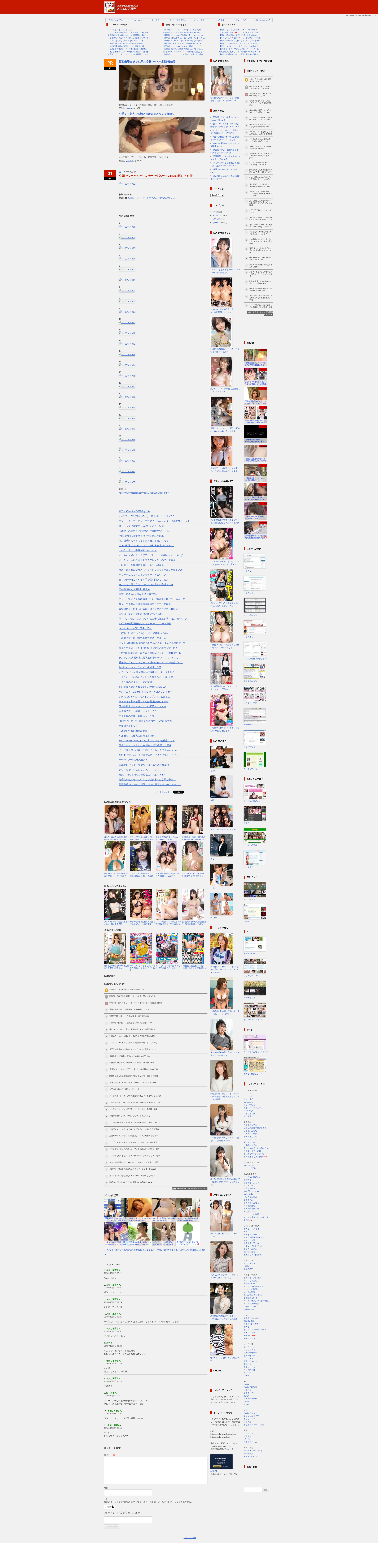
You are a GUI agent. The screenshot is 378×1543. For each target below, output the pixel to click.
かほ (212, 800)
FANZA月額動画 (250, 1387)
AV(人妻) (216, 219)
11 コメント (164, 792)
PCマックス (249, 1433)
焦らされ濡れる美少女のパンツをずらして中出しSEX (224, 1054)
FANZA (129, 108)
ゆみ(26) (213, 917)
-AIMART (247, 1335)
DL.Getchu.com (250, 1398)
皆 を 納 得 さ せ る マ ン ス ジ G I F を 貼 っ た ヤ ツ (146, 545)
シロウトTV (249, 1393)
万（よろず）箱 (250, 768)
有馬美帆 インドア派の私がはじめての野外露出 (144, 764)
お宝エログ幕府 (190, 1537)
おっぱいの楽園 (250, 845)
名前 (106, 1487)
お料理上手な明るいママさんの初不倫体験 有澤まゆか (116, 966)
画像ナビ (247, 823)
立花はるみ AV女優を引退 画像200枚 (138, 594)
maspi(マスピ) (250, 1211)
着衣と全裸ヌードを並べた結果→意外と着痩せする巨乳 (148, 647)
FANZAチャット (250, 1413)
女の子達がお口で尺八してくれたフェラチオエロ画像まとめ (151, 569)
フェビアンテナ (250, 702)
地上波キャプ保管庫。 (253, 1254)
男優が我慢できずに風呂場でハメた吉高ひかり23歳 (182, 1249)
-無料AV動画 (249, 1309)
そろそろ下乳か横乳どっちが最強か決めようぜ (143, 701)
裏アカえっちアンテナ (253, 1156)
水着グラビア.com (251, 1243)
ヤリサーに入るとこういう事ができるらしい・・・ (146, 574)
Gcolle (246, 1401)
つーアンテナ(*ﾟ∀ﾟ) (252, 1139)
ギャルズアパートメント (254, 1424)
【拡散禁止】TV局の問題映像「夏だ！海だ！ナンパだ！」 (224, 1012)
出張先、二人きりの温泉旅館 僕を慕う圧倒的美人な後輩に (115, 838)
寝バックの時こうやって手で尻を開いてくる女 (143, 579)
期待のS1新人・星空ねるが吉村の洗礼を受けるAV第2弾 (225, 151)
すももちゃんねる (251, 1202)
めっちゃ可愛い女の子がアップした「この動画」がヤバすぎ (151, 555)
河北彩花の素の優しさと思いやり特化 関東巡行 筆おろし (224, 350)
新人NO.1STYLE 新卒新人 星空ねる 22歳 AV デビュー (225, 390)
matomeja (248, 724)
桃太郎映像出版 (250, 1352)
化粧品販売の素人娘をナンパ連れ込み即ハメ (142, 686)
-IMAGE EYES (249, 1338)
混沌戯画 (247, 1220)
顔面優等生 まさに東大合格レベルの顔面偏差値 (147, 61)
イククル (247, 1436)
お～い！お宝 (249, 1240)
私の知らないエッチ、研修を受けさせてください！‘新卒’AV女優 (224, 99)
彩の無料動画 (249, 953)
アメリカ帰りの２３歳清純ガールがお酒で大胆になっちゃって (152, 599)
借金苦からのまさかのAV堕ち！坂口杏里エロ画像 (145, 745)
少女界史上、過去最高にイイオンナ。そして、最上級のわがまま (224, 469)
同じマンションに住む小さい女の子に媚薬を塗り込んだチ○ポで (152, 618)
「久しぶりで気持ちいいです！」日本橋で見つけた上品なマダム (224, 1276)
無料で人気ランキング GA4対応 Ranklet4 (188, 1188)
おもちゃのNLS (250, 1456)
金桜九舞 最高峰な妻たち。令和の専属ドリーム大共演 (167, 874)
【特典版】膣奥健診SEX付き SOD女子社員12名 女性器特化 (194, 966)
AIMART (213, 1471)
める (212, 858)
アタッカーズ (249, 1367)
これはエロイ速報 (251, 1214)
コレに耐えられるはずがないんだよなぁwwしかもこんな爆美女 (224, 563)
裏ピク (246, 1231)
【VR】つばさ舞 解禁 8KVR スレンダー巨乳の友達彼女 (225, 271)
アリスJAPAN (249, 1369)
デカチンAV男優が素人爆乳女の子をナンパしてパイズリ (149, 657)
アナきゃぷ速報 (250, 1234)
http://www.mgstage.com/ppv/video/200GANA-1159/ (144, 492)
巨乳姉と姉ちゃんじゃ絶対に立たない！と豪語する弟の (224, 1139)
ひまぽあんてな (250, 1145)
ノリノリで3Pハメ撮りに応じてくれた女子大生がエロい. (149, 750)
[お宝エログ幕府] (122, 11)
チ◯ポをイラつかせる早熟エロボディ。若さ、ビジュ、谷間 (224, 604)
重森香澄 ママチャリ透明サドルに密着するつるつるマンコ (150, 784)
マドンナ (247, 1372)
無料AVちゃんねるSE (253, 1019)
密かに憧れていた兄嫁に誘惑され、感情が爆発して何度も (194, 922)
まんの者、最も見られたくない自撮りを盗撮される (146, 584)
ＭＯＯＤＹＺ (249, 1349)
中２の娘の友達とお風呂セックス (136, 716)
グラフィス (248, 1358)
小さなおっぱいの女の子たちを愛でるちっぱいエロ (146, 677)
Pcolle (246, 1404)
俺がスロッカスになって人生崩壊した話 (140, 667)
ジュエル (247, 1421)
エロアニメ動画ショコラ (254, 1286)
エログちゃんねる (251, 1051)
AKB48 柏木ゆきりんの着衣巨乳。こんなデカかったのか (149, 755)
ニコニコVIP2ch (250, 1168)
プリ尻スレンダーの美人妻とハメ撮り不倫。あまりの (116, 922)
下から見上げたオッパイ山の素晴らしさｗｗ (142, 706)
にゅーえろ (248, 636)
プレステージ (249, 1346)
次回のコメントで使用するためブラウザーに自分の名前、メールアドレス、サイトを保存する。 (148, 1501)
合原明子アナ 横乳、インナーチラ (138, 711)
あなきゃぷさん (250, 1248)
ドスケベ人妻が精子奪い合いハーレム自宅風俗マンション (224, 311)
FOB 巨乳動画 (249, 1332)
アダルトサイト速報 (252, 1150)
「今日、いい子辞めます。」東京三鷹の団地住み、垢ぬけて (141, 876)
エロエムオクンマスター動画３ (257, 1300)
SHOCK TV (248, 1269)
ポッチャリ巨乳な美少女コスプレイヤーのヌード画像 (147, 560)
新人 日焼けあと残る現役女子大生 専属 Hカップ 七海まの (116, 874)
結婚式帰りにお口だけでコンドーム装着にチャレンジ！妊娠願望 (224, 1317)
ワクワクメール (250, 1442)
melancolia (248, 1194)
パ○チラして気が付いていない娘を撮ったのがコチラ (147, 516)
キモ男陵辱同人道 (251, 1208)
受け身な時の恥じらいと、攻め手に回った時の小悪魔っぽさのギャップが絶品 (224, 1096)
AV (120, 171)
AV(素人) (216, 215)
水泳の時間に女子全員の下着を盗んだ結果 (141, 535)
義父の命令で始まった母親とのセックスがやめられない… (149, 608)
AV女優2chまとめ (251, 1191)
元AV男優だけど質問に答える (134, 589)
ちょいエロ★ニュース (253, 1107)
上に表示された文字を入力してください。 (123, 1512)
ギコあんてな (249, 1142)
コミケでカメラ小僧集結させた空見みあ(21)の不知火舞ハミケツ (225, 164)
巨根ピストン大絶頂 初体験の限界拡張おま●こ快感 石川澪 (193, 838)
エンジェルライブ (251, 1416)
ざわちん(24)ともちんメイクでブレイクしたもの (144, 696)
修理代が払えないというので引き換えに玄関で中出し (147, 779)
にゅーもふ (248, 570)
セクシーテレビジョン (253, 1246)
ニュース (264, 1051)
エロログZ (248, 1200)
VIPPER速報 (249, 1165)
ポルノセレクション (252, 1277)
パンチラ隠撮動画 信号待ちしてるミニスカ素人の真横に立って (152, 643)
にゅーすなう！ (250, 1104)
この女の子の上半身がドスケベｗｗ (138, 550)
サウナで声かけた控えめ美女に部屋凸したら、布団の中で (142, 922)
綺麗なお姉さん (250, 1188)
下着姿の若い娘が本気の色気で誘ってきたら (142, 638)
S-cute (246, 1375)
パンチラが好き (250, 1197)
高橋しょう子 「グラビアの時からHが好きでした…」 (152, 198)
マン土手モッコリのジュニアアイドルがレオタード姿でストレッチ (154, 521)
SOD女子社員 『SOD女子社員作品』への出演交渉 (145, 721)
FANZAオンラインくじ (253, 1450)
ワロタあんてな (250, 614)
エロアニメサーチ (251, 1303)
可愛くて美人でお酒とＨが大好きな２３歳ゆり (147, 113)
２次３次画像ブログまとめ (255, 658)
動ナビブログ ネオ (251, 1228)
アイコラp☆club (251, 1323)
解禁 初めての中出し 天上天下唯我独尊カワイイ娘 (168, 838)
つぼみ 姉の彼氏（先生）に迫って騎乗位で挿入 (144, 633)
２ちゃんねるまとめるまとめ (256, 1148)
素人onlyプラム (250, 1355)
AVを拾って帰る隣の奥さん (133, 760)
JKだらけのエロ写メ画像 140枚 (135, 628)
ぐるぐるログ (249, 1113)
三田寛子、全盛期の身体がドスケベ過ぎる (141, 565)
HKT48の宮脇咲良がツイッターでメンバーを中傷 (145, 623)
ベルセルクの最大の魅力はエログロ (138, 735)
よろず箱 (247, 1116)
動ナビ (246, 1073)
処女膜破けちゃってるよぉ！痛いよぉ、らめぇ (143, 540)
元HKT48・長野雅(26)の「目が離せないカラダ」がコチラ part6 (224, 125)
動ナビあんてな (250, 1136)
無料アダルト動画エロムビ (255, 1329)
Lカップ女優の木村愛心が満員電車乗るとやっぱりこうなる (224, 138)
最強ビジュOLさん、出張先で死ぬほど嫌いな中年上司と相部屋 (225, 430)
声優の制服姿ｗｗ (128, 725)
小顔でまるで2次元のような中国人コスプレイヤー (145, 691)
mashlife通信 (249, 1251)
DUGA (246, 1395)
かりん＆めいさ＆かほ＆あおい (223, 829)
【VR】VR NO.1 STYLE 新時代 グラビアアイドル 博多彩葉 (193, 874)
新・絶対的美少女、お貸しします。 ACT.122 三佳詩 (223, 688)
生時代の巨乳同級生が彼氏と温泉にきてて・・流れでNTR (150, 652)
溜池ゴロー (248, 1364)
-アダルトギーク (251, 1306)
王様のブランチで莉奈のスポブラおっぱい (141, 613)
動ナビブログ (257, 1073)
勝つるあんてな (250, 680)
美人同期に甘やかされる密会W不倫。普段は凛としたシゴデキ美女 (224, 521)
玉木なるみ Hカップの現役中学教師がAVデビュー (145, 530)
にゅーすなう (249, 746)
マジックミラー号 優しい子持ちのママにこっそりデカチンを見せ (142, 967)
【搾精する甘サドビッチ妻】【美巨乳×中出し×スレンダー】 (224, 729)
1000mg (247, 921)
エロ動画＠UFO (250, 1298)
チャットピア (249, 1419)
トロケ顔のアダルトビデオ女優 (135, 682)
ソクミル (130, 160)
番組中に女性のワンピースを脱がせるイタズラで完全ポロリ (151, 662)
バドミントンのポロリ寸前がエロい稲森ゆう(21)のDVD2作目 (225, 131)
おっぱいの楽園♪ (251, 1289)
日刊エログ (248, 867)
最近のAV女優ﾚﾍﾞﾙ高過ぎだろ (134, 511)
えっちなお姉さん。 (252, 801)
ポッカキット (249, 899)
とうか (213, 770)
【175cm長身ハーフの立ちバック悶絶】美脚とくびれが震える (168, 922)
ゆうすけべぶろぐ (251, 975)
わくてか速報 (249, 1205)
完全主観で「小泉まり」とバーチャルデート (142, 769)
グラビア (217, 222)
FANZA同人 (248, 1453)
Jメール (247, 1439)
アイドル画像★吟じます (254, 1237)
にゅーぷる (248, 592)
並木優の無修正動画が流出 (133, 730)
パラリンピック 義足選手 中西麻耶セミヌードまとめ (146, 672)
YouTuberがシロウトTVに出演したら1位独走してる (147, 740)
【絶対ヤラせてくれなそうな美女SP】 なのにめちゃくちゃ (224, 646)
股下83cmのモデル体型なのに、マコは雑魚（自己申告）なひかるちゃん (225, 1181)
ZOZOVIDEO (249, 1321)
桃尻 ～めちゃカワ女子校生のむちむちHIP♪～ (143, 774)
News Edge (249, 1110)
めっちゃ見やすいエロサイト (256, 1217)
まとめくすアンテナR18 (254, 1153)
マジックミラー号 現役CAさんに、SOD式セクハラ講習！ (168, 966)
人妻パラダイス (250, 1361)
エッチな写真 (249, 997)
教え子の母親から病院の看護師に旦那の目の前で (145, 604)
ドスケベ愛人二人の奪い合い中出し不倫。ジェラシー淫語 (141, 838)
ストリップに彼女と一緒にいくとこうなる (141, 526)
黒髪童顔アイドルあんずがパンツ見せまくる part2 (225, 157)
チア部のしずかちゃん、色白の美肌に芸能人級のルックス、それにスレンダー (224, 969)
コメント (109, 1454)
